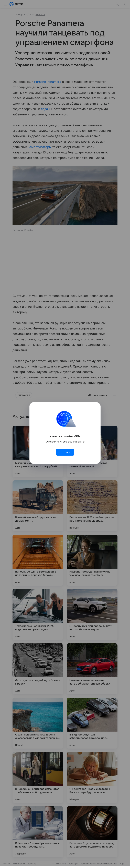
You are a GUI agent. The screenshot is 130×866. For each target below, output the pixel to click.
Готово (65, 452)
